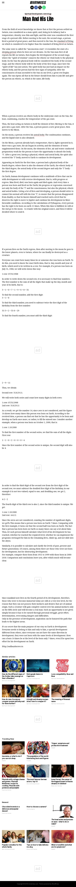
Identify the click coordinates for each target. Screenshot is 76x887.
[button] (3, 2)
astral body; (39, 134)
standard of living (65, 41)
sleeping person (9, 52)
